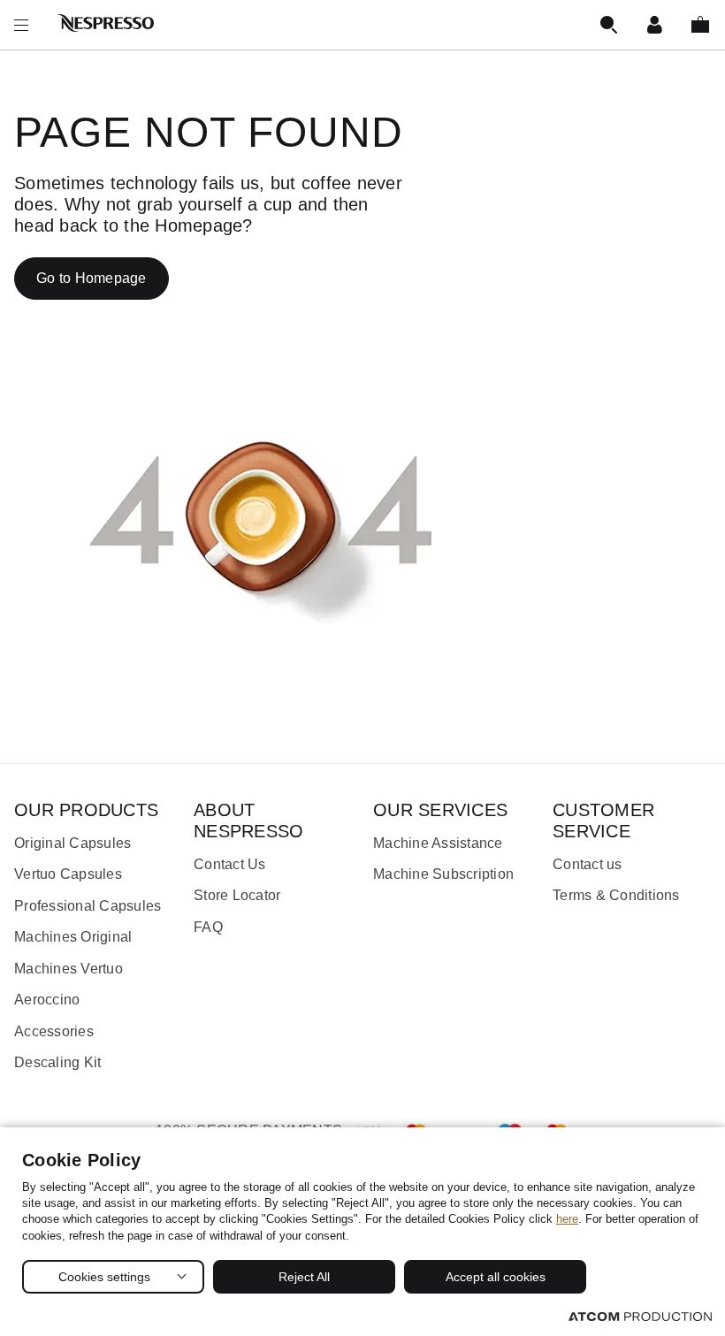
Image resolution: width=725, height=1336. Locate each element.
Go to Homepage (91, 278)
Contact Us (230, 864)
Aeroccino (47, 999)
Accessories (54, 1031)
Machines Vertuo (68, 968)
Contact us (587, 864)
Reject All (304, 1277)
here (567, 1218)
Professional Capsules (87, 905)
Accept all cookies (496, 1277)
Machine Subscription (443, 874)
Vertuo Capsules (68, 874)
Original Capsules (72, 843)
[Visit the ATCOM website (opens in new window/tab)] (640, 1316)
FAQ (208, 927)
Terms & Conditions (616, 895)
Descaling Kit (57, 1062)
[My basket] (700, 25)
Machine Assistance (438, 843)
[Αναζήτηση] (608, 25)
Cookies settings (104, 1277)
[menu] (21, 25)
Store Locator (237, 895)
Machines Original (73, 936)
